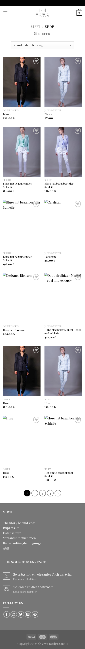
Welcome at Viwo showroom (33, 587)
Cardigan (50, 256)
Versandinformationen (19, 538)
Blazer (7, 114)
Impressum (11, 528)
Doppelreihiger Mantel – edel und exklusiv (62, 331)
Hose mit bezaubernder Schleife (58, 474)
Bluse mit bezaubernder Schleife (17, 185)
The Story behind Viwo (19, 523)
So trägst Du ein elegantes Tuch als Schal (42, 574)
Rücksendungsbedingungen (23, 543)
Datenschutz (12, 533)
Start (35, 26)
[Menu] (5, 13)
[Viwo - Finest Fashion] (42, 13)
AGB (6, 548)
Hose (6, 403)
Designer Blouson (14, 330)
